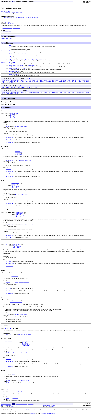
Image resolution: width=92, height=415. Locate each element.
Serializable (6, 17)
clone (2, 87)
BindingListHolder (24, 59)
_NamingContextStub (6, 38)
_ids (10, 45)
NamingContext (21, 17)
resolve (11, 71)
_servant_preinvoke (62, 81)
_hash (69, 80)
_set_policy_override (83, 81)
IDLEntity (15, 17)
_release (21, 81)
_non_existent (11, 81)
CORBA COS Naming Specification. (11, 28)
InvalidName (13, 117)
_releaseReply (29, 81)
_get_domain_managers (42, 80)
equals (2, 82)
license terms (32, 413)
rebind (10, 68)
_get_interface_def (54, 80)
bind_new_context (13, 50)
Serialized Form (7, 31)
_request (36, 81)
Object (10, 17)
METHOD (16, 3)
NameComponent (20, 48)
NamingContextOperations (32, 17)
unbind (10, 74)
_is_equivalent (85, 80)
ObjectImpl (8, 22)
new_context (12, 62)
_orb (17, 81)
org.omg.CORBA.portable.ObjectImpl (12, 12)
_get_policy (63, 80)
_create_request (5, 80)
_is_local (3, 81)
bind (10, 53)
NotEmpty (14, 374)
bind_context (12, 48)
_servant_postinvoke (50, 81)
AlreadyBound (13, 118)
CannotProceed (14, 116)
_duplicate (23, 80)
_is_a (78, 80)
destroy (11, 56)
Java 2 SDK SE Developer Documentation (32, 409)
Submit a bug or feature (5, 408)
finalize (7, 87)
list (10, 59)
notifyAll (23, 87)
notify (18, 87)
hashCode (8, 82)
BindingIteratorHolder (38, 59)
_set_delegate (72, 81)
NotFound (12, 115)
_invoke (74, 80)
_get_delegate (31, 80)
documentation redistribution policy (48, 413)
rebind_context (13, 65)
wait (28, 87)
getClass (13, 87)
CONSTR (12, 3)
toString (13, 82)
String (5, 45)
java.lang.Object (5, 11)
